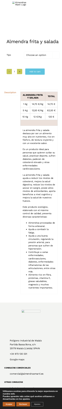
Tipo (9, 55)
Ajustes (37, 404)
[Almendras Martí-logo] (31, 310)
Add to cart (35, 71)
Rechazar (23, 404)
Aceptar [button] (9, 404)
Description (10, 92)
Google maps (17, 359)
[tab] (11, 92)
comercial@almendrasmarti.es (26, 373)
